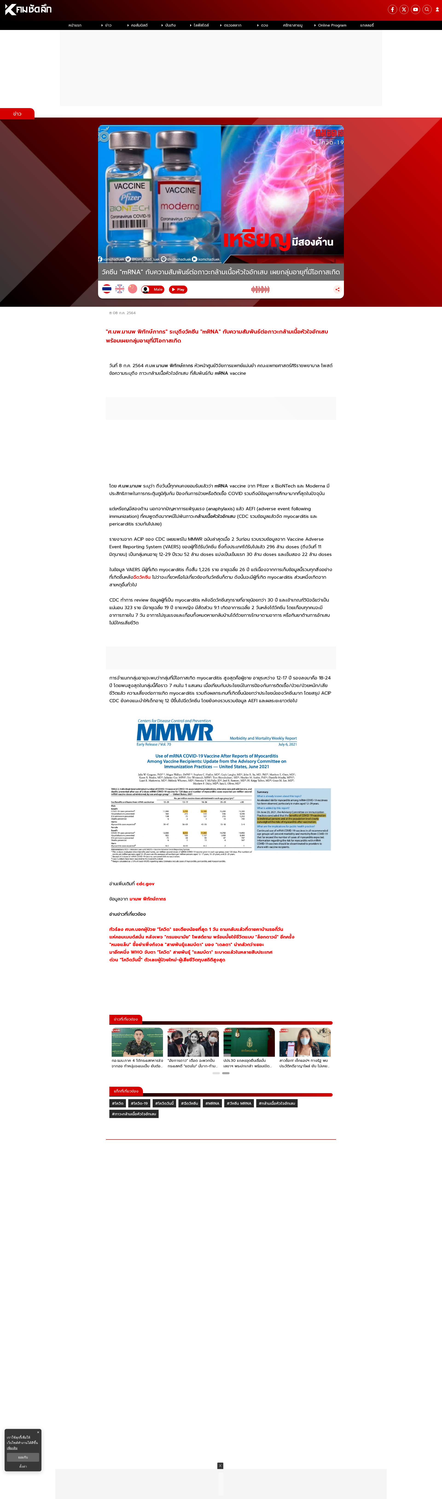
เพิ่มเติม (12, 1448)
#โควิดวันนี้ (164, 1103)
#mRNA (212, 1103)
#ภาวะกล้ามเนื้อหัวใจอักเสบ (134, 1114)
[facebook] (392, 9)
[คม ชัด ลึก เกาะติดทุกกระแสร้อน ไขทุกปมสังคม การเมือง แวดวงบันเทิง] (221, 10)
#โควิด (117, 1103)
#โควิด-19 (139, 1103)
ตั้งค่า (23, 1466)
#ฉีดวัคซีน (189, 1103)
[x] (404, 9)
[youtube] (415, 9)
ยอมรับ (23, 1457)
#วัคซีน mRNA (239, 1103)
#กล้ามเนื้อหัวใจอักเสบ (277, 1103)
